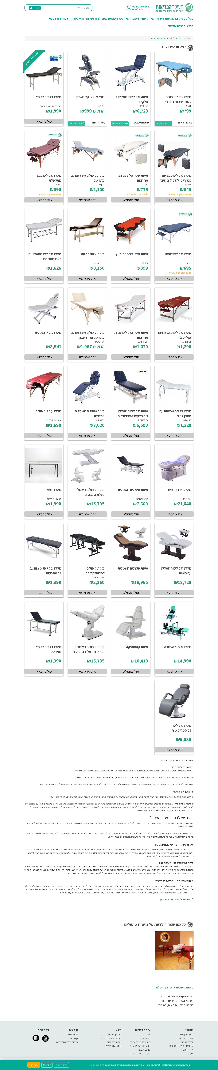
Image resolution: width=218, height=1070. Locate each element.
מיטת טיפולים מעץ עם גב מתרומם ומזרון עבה (88, 335)
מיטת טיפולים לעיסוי (178, 254)
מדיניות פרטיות (97, 1064)
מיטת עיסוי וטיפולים (48, 411)
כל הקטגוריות (114, 1034)
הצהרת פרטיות (186, 1038)
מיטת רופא (54, 489)
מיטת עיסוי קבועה (93, 254)
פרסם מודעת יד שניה (140, 1045)
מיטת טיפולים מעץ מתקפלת (48, 178)
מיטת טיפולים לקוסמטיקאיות (181, 728)
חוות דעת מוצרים (113, 1045)
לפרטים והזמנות (163, 123)
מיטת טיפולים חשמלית (133, 489)
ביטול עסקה (144, 1038)
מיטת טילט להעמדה (177, 646)
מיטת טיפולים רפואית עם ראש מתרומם (44, 256)
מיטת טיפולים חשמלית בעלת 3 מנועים (89, 492)
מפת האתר (72, 1034)
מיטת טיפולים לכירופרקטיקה (95, 570)
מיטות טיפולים (157, 38)
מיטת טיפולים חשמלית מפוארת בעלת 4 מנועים (89, 649)
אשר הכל (34, 1064)
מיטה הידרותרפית (179, 489)
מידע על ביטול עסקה (140, 1042)
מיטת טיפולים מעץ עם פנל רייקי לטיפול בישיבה (175, 178)
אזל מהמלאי (44, 121)
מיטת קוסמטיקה (137, 646)
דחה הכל (47, 1065)
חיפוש (37, 8)
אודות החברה (187, 1049)
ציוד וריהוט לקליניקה (175, 38)
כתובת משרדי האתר (140, 1053)
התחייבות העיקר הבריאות (181, 1045)
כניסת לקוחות (187, 1034)
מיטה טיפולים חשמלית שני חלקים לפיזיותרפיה (133, 413)
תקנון (191, 1053)
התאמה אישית (61, 1065)
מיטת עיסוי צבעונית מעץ (132, 254)
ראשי (189, 38)
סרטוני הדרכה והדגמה (180, 26)
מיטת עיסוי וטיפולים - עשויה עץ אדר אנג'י (177, 99)
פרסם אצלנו (144, 1049)
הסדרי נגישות (187, 1042)
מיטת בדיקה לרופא (48, 96)
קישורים (74, 1038)
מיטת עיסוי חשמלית (48, 332)
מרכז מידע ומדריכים (111, 1038)
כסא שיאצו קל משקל (90, 96)
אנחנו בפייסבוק (114, 1042)
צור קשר (146, 1034)
